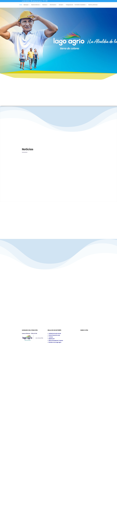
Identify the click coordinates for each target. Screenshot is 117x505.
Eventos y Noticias (93, 4)
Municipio (26, 4)
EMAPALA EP (52, 338)
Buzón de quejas (93, 60)
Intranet (61, 4)
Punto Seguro (75, 119)
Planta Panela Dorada (54, 335)
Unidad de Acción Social (55, 333)
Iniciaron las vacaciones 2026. (58, 500)
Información (53, 4)
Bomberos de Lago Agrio (55, 342)
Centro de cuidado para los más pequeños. (58, 202)
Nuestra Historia (35, 4)
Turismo (51, 337)
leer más (26, 207)
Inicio (20, 4)
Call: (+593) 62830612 (73, 60)
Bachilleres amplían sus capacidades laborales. (58, 381)
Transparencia (69, 4)
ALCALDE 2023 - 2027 (58, 100)
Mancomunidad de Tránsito (56, 340)
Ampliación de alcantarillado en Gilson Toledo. (58, 441)
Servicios (44, 4)
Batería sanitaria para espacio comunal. (58, 321)
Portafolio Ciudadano (80, 4)
